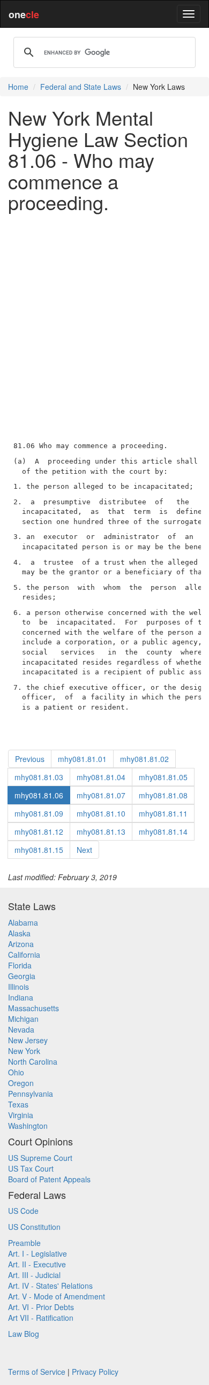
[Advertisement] (104, 324)
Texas (18, 1104)
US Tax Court (31, 1168)
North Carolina (32, 1061)
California (24, 954)
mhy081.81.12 (38, 831)
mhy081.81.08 (163, 795)
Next (84, 849)
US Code (23, 1210)
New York (24, 1050)
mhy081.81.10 (101, 813)
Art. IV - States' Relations (50, 1285)
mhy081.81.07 (101, 795)
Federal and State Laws (80, 86)
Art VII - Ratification (40, 1317)
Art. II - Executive (37, 1264)
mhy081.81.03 (38, 777)
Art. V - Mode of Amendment (56, 1296)
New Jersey (28, 1040)
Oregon (21, 1083)
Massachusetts (33, 1008)
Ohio (16, 1072)
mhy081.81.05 (163, 777)
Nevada (21, 1029)
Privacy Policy (95, 1371)
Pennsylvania (30, 1093)
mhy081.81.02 (144, 758)
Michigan (23, 1018)
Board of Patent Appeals (49, 1179)
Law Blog (23, 1333)
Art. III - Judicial (34, 1274)
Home (18, 86)
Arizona (21, 943)
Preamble (24, 1242)
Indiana (20, 997)
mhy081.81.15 (38, 849)
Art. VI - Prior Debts (41, 1307)
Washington (28, 1125)
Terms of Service (36, 1371)
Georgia (21, 976)
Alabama (23, 922)
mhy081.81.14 (163, 831)
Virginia (20, 1115)
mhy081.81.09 (38, 813)
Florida (20, 965)
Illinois (18, 986)
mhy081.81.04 (101, 777)
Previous (29, 758)
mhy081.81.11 (163, 813)
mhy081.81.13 (101, 831)
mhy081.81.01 (82, 758)
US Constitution (34, 1226)
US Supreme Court (40, 1157)
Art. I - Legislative (37, 1253)
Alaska (19, 933)
